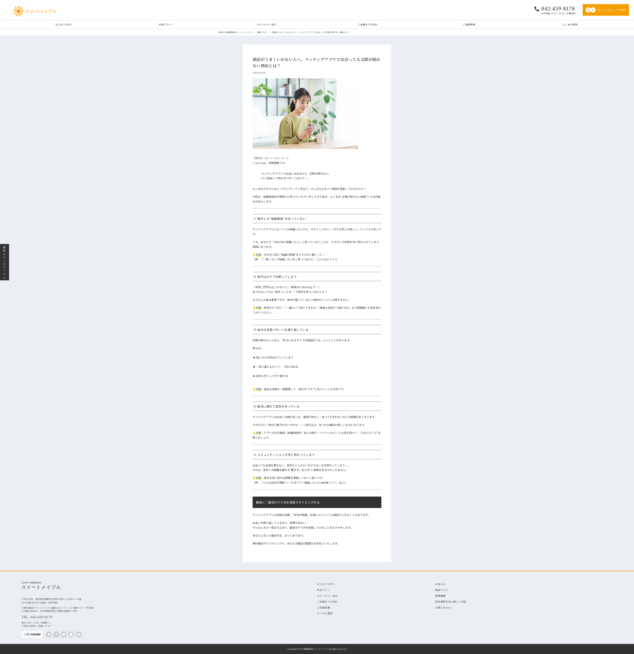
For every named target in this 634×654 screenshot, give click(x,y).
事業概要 (440, 596)
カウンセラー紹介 (266, 24)
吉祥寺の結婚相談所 (41, 585)
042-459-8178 (558, 8)
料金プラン (165, 24)
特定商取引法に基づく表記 (450, 601)
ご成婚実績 (469, 24)
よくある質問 (570, 24)
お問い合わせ (443, 607)
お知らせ (440, 584)
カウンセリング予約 (606, 10)
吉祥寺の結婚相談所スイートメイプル (235, 32)
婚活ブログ (262, 32)
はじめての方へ (64, 24)
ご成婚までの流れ (368, 24)
